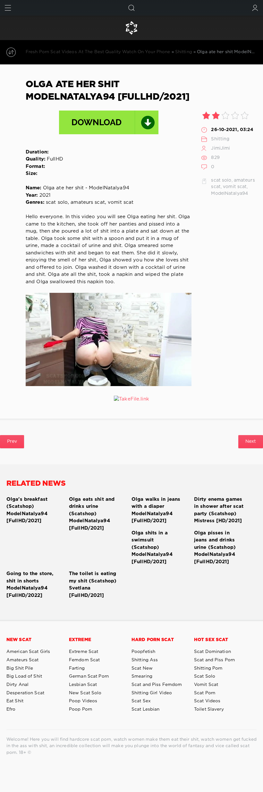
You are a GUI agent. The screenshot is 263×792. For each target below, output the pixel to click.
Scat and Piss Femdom (157, 685)
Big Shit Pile (19, 668)
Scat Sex (141, 701)
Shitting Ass (145, 660)
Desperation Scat (25, 693)
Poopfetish (143, 652)
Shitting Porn (208, 668)
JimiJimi (220, 148)
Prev (12, 441)
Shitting (220, 139)
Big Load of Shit (24, 676)
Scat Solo (204, 676)
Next (250, 441)
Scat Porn (204, 693)
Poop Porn (80, 709)
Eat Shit (14, 701)
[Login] (255, 8)
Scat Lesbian (145, 709)
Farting (77, 668)
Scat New (142, 668)
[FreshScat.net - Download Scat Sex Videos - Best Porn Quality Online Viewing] (131, 28)
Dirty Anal (17, 685)
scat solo (221, 180)
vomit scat (235, 187)
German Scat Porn (89, 676)
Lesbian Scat (83, 685)
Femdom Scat (84, 660)
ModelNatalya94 (229, 193)
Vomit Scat (206, 685)
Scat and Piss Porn (214, 660)
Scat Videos (207, 701)
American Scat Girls (28, 652)
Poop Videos (83, 701)
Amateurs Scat (22, 660)
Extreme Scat (83, 652)
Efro (10, 709)
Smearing (142, 676)
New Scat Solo (85, 693)
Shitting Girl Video (152, 693)
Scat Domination (212, 652)
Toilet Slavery (209, 709)
